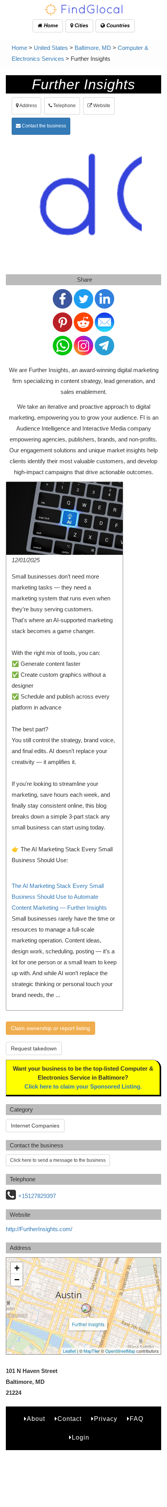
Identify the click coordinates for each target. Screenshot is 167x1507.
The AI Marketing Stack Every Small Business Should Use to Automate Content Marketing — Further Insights (59, 896)
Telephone (64, 105)
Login (80, 1437)
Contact (69, 1418)
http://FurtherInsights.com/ (39, 1229)
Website (101, 105)
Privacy (105, 1418)
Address (28, 105)
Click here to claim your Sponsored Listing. (83, 1086)
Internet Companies (35, 1125)
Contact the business (43, 126)
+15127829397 (37, 1196)
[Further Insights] (85, 1308)
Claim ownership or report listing (50, 1028)
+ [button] (16, 1268)
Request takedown (34, 1048)
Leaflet (69, 1351)
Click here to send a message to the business (58, 1160)
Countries (117, 25)
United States (51, 47)
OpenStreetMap (120, 1351)
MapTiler (92, 1351)
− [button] (16, 1280)
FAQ (136, 1418)
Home (50, 25)
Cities (80, 25)
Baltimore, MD (93, 47)
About (36, 1418)
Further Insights (88, 1324)
